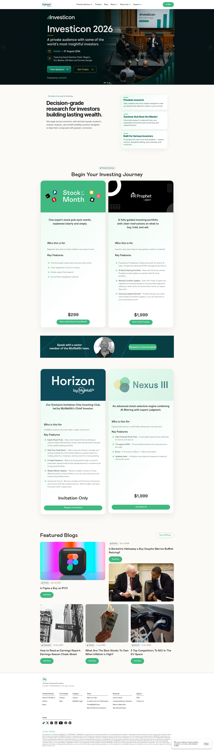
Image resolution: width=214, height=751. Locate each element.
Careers (75, 698)
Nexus (44, 704)
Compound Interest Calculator (122, 701)
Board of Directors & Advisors (96, 708)
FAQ (137, 698)
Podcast (98, 4)
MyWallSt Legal (77, 701)
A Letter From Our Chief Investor (97, 701)
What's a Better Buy (119, 704)
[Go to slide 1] (104, 82)
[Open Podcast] (107, 47)
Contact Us (140, 701)
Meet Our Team (92, 698)
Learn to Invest (117, 698)
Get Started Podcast (119, 708)
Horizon (44, 701)
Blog (106, 4)
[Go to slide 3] (109, 82)
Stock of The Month (48, 698)
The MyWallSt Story (93, 704)
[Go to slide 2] (107, 82)
